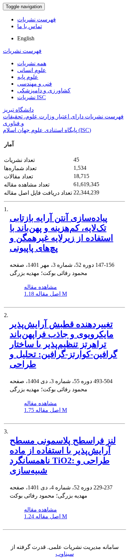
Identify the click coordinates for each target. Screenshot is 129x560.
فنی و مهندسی (34, 84)
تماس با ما (29, 26)
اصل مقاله (45, 294)
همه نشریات (31, 63)
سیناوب (65, 554)
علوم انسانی (31, 70)
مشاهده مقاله (40, 287)
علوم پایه (27, 77)
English (25, 38)
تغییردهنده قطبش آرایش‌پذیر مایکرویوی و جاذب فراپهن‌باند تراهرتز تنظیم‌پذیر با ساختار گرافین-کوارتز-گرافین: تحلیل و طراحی (63, 344)
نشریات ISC (31, 97)
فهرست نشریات (36, 19)
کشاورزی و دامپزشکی (44, 90)
